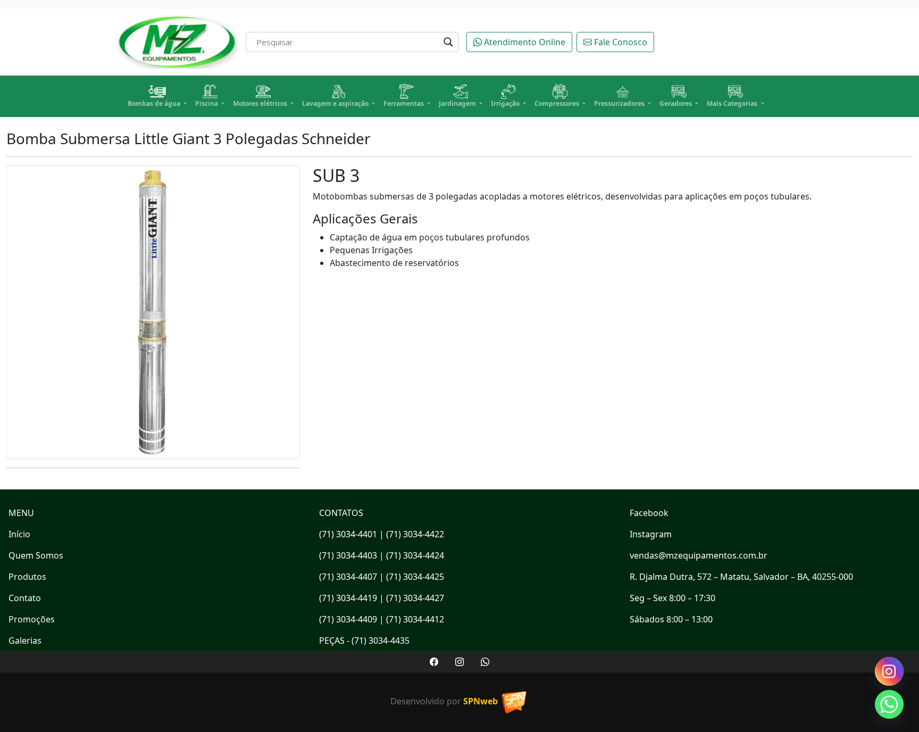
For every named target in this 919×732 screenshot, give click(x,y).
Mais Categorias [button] (733, 103)
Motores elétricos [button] (261, 103)
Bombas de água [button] (155, 103)
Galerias (25, 640)
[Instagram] (889, 671)
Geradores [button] (676, 103)
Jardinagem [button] (458, 103)
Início (19, 534)
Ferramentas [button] (404, 103)
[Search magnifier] (448, 42)
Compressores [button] (557, 103)
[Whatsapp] (889, 704)
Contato (25, 598)
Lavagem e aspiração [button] (336, 103)
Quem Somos (36, 555)
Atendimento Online (523, 42)
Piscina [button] (207, 103)
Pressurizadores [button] (620, 103)
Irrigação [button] (506, 103)
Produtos (27, 577)
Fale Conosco (619, 42)
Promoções (32, 619)
